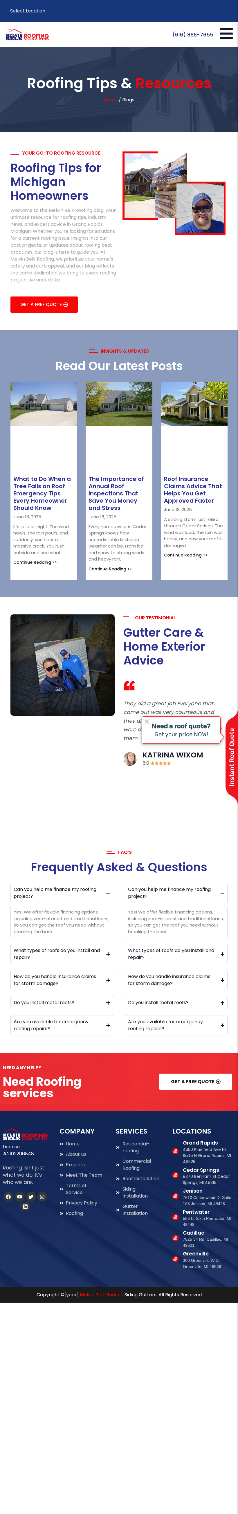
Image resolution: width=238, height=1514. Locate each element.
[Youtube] (20, 1152)
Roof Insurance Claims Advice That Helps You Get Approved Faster (193, 445)
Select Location (27, 11)
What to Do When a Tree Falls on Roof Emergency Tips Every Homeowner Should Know (42, 449)
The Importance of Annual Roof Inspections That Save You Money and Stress (116, 449)
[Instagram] (42, 1152)
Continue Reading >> (35, 518)
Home (111, 99)
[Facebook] (8, 1152)
